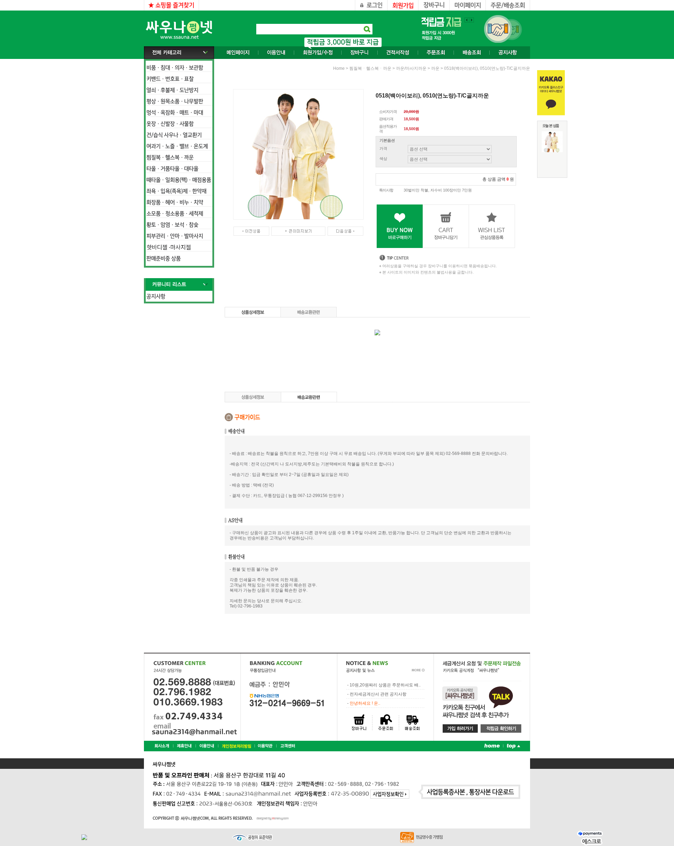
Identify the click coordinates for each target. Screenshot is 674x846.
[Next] (466, 20)
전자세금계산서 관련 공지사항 (378, 694)
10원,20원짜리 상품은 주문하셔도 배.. (385, 685)
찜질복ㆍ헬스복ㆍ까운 (370, 68)
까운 (435, 68)
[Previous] (471, 20)
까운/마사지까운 (411, 68)
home (339, 68)
